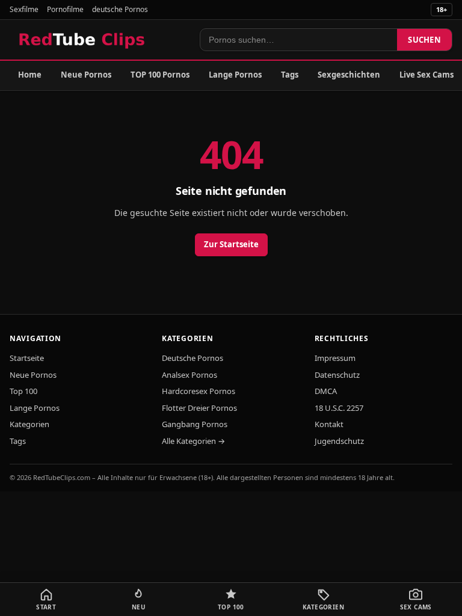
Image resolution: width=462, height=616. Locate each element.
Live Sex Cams (426, 74)
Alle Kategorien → (193, 441)
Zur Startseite (231, 244)
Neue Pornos (86, 74)
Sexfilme (24, 9)
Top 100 (23, 391)
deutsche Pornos (120, 9)
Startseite (27, 358)
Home (30, 74)
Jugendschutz (339, 441)
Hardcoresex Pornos (198, 391)
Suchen (424, 39)
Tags (289, 74)
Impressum (335, 358)
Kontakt (329, 424)
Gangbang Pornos (194, 424)
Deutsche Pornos (192, 358)
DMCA (326, 391)
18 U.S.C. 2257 (339, 407)
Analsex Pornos (189, 374)
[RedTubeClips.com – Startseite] (83, 40)
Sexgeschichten (349, 74)
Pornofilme (65, 9)
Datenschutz (337, 374)
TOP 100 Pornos (160, 74)
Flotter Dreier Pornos (199, 407)
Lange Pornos (235, 74)
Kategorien (29, 424)
